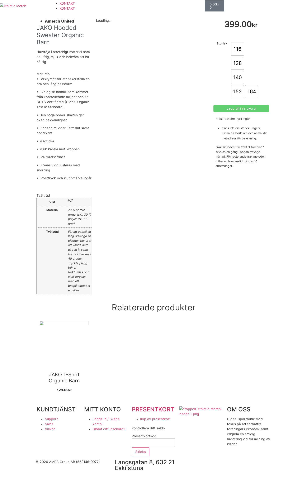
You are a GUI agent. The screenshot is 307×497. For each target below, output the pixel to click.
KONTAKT (67, 3)
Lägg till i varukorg (241, 108)
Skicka (140, 452)
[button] (64, 73)
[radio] (237, 49)
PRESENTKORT (153, 409)
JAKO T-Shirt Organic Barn (64, 378)
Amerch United (59, 21)
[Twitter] (222, 464)
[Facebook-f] (199, 464)
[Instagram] (211, 464)
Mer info (43, 74)
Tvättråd (43, 195)
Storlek (222, 43)
